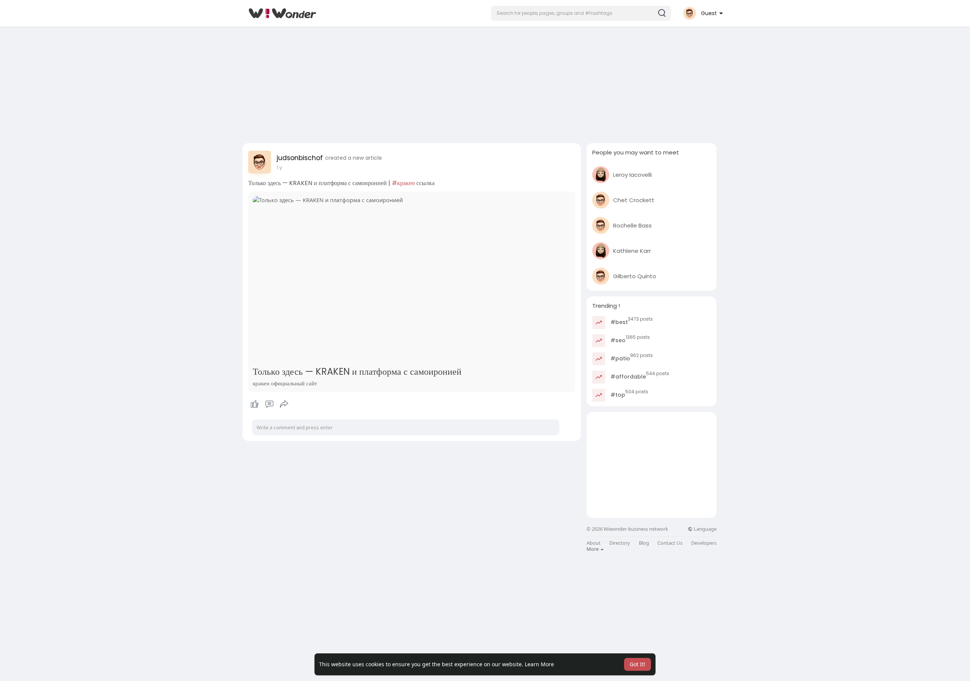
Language (705, 529)
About (594, 543)
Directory (619, 543)
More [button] (593, 548)
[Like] (269, 404)
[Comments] (269, 404)
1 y (279, 167)
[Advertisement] (485, 83)
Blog (644, 543)
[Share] (284, 404)
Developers (704, 543)
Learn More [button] (539, 664)
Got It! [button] (637, 664)
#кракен (403, 183)
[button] (581, 13)
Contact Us (669, 543)
